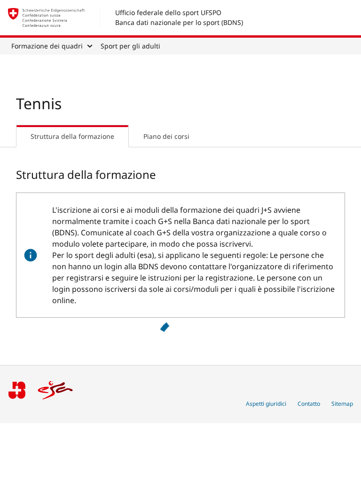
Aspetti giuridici (266, 404)
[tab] (72, 136)
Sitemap (342, 404)
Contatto (309, 404)
